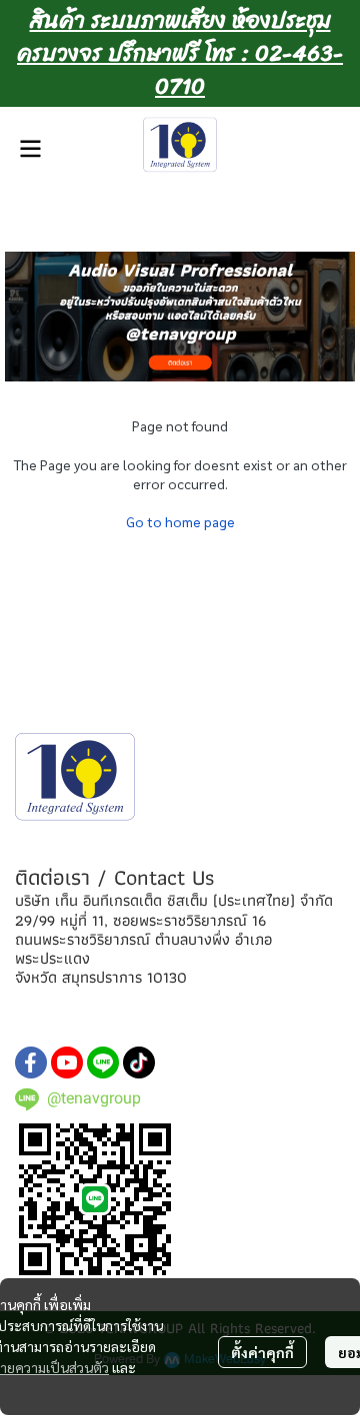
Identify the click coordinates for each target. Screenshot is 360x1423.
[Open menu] (30, 149)
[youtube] (67, 1062)
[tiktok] (139, 1062)
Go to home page (180, 521)
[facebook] (31, 1062)
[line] (103, 1062)
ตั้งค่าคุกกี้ (262, 1352)
